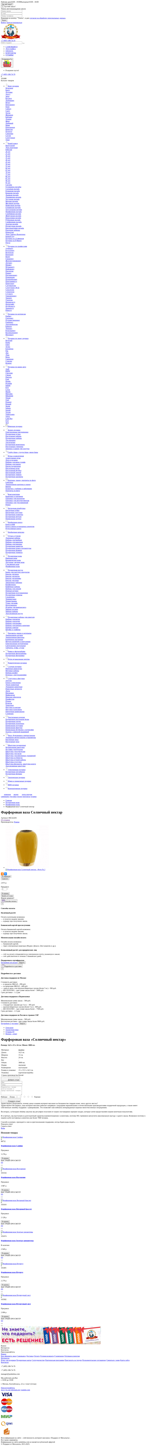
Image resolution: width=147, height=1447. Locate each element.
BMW (8, 371)
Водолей (9, 340)
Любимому (10, 100)
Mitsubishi (9, 396)
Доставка (29, 1356)
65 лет (8, 170)
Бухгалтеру (10, 250)
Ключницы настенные (14, 639)
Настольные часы (12, 742)
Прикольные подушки (14, 726)
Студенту (9, 294)
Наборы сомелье (12, 627)
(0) (2, 1163)
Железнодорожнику (13, 261)
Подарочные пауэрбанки (15, 772)
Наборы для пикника (14, 544)
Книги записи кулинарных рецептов (20, 526)
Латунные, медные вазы (15, 562)
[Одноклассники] (2, 873)
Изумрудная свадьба (13, 226)
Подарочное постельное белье (17, 719)
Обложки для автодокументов (17, 501)
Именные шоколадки (14, 669)
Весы (8, 357)
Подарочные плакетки (14, 515)
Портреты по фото (13, 491)
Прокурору (10, 284)
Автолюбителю (12, 324)
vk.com (8, 1390)
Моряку (9, 265)
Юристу (9, 310)
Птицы (8, 701)
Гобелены (9, 482)
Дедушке (9, 92)
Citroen (8, 375)
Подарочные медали (13, 517)
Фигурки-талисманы (14, 709)
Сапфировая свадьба (14, 222)
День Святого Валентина (15, 234)
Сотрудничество (38, 1360)
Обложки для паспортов (15, 498)
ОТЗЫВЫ (9, 55)
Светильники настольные (16, 646)
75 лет (8, 174)
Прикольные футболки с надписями (20, 730)
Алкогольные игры (13, 458)
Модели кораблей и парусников (18, 641)
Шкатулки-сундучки (14, 762)
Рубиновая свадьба (13, 220)
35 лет (8, 158)
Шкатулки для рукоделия (15, 751)
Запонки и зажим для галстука (17, 449)
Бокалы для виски (13, 576)
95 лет (8, 183)
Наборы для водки (13, 621)
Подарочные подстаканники (17, 593)
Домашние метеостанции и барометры (21, 737)
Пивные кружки (12, 591)
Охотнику (9, 318)
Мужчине (9, 88)
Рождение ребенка (13, 230)
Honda (8, 381)
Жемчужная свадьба (13, 216)
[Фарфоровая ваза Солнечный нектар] (27, 867)
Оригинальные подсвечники (17, 644)
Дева (7, 355)
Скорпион (9, 359)
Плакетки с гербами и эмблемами (19, 489)
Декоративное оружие (14, 635)
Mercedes (9, 394)
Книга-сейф (10, 524)
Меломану (10, 335)
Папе (8, 107)
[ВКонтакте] (5, 873)
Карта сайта (125, 1360)
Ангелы (9, 681)
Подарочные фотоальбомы (16, 653)
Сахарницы (10, 597)
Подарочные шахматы (14, 477)
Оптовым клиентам (72, 1356)
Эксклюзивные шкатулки (15, 766)
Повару (8, 273)
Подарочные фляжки (14, 550)
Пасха (8, 243)
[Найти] (23, 43)
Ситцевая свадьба (12, 189)
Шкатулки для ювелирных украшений (21, 756)
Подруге (9, 131)
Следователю (11, 286)
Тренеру (9, 298)
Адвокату (9, 248)
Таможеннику (11, 296)
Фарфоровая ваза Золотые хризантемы (17, 1241)
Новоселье (10, 232)
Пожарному (10, 277)
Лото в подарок (12, 460)
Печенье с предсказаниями (16, 675)
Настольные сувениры (14, 447)
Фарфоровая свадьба (14, 212)
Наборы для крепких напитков (18, 625)
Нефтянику (10, 269)
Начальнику (10, 105)
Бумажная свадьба (13, 191)
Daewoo (9, 377)
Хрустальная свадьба (14, 210)
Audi (7, 369)
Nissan (8, 398)
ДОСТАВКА (11, 49)
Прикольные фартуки (14, 728)
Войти (3, 23)
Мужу (8, 103)
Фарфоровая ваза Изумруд (12, 1272)
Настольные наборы (13, 436)
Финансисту (10, 302)
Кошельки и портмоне (14, 496)
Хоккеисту (10, 308)
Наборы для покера (13, 464)
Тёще (8, 140)
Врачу (8, 257)
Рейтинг (4, 1097)
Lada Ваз (9, 419)
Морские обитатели (13, 697)
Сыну (8, 111)
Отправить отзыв (14, 1101)
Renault (8, 404)
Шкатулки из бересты (14, 758)
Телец (8, 347)
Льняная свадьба (12, 195)
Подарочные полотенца (15, 723)
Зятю (7, 96)
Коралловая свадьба (13, 218)
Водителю (10, 253)
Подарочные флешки (14, 774)
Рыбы (8, 343)
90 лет (8, 181)
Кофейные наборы (13, 587)
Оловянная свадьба (13, 208)
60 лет (8, 168)
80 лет (8, 177)
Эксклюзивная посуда (14, 613)
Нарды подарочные (13, 466)
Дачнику (9, 329)
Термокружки (11, 599)
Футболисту (10, 306)
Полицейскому (11, 279)
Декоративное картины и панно (18, 484)
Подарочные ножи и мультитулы (18, 548)
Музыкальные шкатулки (15, 747)
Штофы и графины (13, 630)
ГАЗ (7, 421)
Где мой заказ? (7, 4)
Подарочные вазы (13, 802)
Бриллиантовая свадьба (15, 228)
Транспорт (10, 705)
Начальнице (10, 127)
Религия (9, 703)
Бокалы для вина (12, 574)
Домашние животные (14, 687)
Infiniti (8, 385)
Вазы (3, 1128)
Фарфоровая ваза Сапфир (12, 1146)
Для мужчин (10, 442)
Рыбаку (8, 316)
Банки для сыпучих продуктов (18, 572)
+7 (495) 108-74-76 (8, 40)
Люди (8, 691)
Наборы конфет (12, 673)
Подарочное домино (13, 475)
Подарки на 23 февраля (15, 239)
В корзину (5, 893)
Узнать (4, 20)
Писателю (9, 271)
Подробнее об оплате (9, 963)
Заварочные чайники (14, 582)
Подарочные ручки (13, 434)
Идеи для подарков (8, 1360)
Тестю (8, 113)
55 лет (8, 166)
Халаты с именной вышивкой (17, 732)
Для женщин (11, 440)
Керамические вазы (13, 560)
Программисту (11, 281)
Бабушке (9, 117)
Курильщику (11, 331)
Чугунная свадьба (12, 199)
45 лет (8, 162)
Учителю (9, 300)
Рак (7, 351)
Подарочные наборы (14, 438)
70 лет (8, 172)
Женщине (9, 115)
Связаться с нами (113, 1360)
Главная (9, 800)
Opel (7, 400)
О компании (59, 1356)
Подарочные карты (23, 1360)
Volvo (8, 416)
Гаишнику (10, 259)
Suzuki (8, 410)
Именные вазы (11, 558)
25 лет (8, 154)
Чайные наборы (12, 611)
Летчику (9, 263)
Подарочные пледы (13, 721)
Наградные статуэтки (14, 512)
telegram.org (15, 1390)
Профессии (10, 699)
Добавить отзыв (13, 1080)
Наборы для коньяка (13, 623)
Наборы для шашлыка (14, 542)
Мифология (10, 695)
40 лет (8, 160)
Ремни (8, 505)
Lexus (8, 390)
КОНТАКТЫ (11, 53)
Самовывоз (21, 1356)
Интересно (5, 1358)
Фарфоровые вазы (13, 566)
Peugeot (8, 402)
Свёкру (8, 109)
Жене (8, 121)
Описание (9, 1028)
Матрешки (10, 693)
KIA (7, 388)
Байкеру (9, 326)
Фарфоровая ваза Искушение (13, 1177)
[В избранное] (2, 1165)
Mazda (8, 392)
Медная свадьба (12, 201)
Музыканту (10, 267)
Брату (8, 90)
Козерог (9, 363)
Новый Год (10, 236)
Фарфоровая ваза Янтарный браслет (16, 1209)
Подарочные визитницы (15, 444)
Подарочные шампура (14, 546)
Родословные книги (13, 529)
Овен (8, 345)
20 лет (8, 152)
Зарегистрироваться (14, 23)
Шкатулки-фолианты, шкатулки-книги (21, 764)
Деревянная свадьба (13, 197)
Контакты (5, 1362)
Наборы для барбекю (14, 540)
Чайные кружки (12, 609)
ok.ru (3, 1390)
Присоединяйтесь (8, 1388)
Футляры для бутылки (14, 749)
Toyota (8, 412)
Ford (7, 379)
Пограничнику (11, 275)
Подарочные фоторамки (15, 656)
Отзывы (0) (10, 1032)
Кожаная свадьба (12, 193)
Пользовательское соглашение (94, 1360)
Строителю (10, 292)
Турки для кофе (12, 603)
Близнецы (9, 349)
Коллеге (9, 98)
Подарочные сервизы (14, 595)
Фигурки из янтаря (13, 707)
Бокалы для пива (12, 580)
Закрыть (22, 963)
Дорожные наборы (13, 538)
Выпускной (10, 146)
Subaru (8, 408)
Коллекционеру (12, 333)
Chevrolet (9, 373)
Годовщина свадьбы (13, 187)
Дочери (8, 119)
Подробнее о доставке (9, 1023)
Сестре (8, 136)
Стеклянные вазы (12, 564)
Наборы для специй (13, 589)
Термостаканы (11, 601)
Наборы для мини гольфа (15, 462)
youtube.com (25, 1390)
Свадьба (9, 185)
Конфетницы (11, 585)
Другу (8, 94)
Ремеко (16, 822)
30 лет (8, 156)
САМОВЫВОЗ (11, 47)
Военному (10, 255)
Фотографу (10, 304)
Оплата (37, 1356)
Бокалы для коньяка (13, 578)
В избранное (6, 876)
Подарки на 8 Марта (13, 241)
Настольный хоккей (13, 472)
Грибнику (9, 322)
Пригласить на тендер (73, 1360)
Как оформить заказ (8, 1356)
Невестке (9, 129)
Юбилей (9, 150)
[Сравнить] (2, 1167)
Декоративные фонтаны (15, 637)
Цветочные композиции (15, 712)
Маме (8, 125)
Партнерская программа (54, 1360)
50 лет (8, 164)
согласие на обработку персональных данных (47, 18)
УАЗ (7, 423)
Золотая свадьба (12, 224)
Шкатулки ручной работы (16, 760)
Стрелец (9, 361)
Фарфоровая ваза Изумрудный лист (16, 1304)
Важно (3, 1354)
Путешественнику (13, 320)
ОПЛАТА (9, 51)
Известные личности (14, 689)
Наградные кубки (12, 510)
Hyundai (9, 383)
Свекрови (9, 134)
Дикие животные (12, 685)
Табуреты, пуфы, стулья (15, 648)
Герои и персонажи (13, 683)
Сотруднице (10, 138)
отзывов (5, 820)
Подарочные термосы (14, 552)
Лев (7, 353)
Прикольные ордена (13, 519)
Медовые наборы (12, 671)
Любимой (9, 123)
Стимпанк (10, 714)
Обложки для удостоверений (17, 503)
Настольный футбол (13, 470)
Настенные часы (12, 740)
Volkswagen (10, 414)
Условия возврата (47, 1356)
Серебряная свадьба (13, 214)
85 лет (8, 179)
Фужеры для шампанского (16, 607)
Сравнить (5, 879)
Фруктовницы (11, 605)
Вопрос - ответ (11, 1034)
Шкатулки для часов (13, 754)
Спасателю (10, 290)
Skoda (8, 406)
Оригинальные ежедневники (17, 432)
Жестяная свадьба (12, 203)
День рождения (12, 148)
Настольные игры (13, 468)
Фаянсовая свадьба (13, 205)
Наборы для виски (13, 619)
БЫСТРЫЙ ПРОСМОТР (11, 1160)
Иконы (8, 486)
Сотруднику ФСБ (12, 288)
